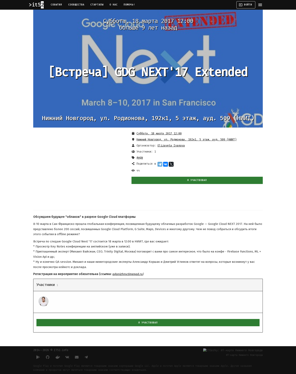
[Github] (48, 357)
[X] (171, 164)
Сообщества (76, 4)
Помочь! (129, 4)
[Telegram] (159, 164)
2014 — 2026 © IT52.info (50, 350)
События (56, 4)
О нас (114, 4)
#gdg (140, 157)
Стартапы (96, 4)
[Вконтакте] (67, 357)
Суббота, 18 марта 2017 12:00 (159, 133)
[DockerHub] (57, 357)
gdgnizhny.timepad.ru (127, 274)
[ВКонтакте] (165, 164)
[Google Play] (38, 357)
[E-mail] (77, 357)
